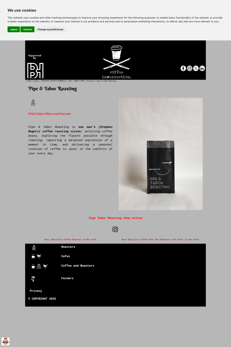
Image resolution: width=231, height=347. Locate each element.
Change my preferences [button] (50, 29)
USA (70, 81)
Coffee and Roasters (77, 266)
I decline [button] (27, 29)
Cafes (65, 256)
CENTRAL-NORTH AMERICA (53, 81)
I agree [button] (13, 29)
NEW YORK (79, 81)
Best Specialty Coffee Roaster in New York (70, 239)
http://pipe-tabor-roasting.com (49, 113)
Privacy (36, 291)
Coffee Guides (32, 81)
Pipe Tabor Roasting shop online (115, 218)
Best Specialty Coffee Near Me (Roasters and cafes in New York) (161, 239)
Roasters (68, 247)
